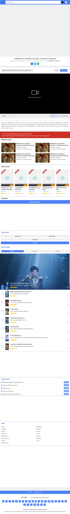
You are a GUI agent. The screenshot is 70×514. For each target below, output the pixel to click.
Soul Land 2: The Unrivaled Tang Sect (20, 283)
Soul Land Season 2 (15, 335)
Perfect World (14, 309)
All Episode (64, 70)
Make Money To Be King (61, 188)
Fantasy (38, 431)
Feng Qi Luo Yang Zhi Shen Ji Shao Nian (21, 344)
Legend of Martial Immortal (35, 385)
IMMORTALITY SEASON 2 (54, 61)
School (3, 440)
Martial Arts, (37, 337)
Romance (38, 438)
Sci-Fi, (24, 320)
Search (35, 243)
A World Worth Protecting (19, 188)
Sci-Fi (37, 440)
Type (35, 239)
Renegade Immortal (15, 300)
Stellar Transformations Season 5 (35, 394)
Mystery (38, 436)
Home (30, 492)
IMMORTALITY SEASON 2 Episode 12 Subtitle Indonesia (25, 144)
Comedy (3, 429)
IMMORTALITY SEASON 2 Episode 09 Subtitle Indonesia (59, 155)
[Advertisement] (35, 17)
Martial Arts (4, 436)
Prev (56, 70)
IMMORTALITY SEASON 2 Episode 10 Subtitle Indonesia (25, 155)
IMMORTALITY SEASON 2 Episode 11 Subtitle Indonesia (59, 144)
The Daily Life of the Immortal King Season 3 (7, 188)
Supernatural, (44, 337)
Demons (38, 429)
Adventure (39, 426)
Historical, (31, 337)
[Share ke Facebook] (32, 64)
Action (3, 426)
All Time (57, 251)
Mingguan (12, 251)
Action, (16, 285)
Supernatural (5, 443)
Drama (3, 431)
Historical (4, 433)
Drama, (26, 302)
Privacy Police (37, 492)
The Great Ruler (14, 327)
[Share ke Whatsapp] (38, 64)
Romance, (30, 285)
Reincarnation (5, 438)
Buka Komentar (35, 202)
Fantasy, (26, 285)
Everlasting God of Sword (48, 188)
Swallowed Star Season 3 (17, 318)
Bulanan (35, 251)
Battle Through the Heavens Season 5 (20, 292)
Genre (17, 236)
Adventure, (21, 285)
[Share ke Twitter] (35, 64)
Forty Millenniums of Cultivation (34, 188)
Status (51, 236)
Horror (38, 433)
